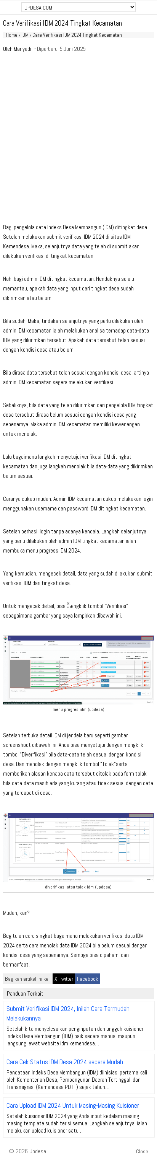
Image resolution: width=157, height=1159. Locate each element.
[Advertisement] (78, 140)
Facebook (87, 978)
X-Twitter (63, 978)
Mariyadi (22, 48)
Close (142, 1151)
